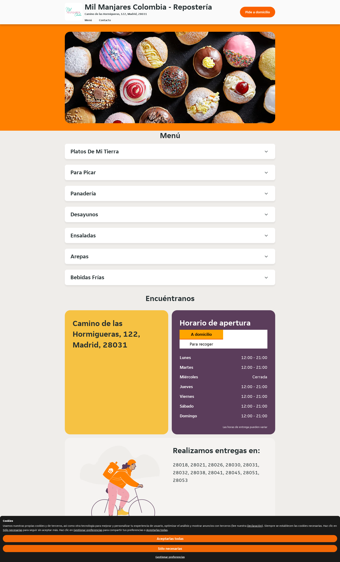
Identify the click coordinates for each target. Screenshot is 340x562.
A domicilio (201, 334)
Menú (88, 20)
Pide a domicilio (257, 12)
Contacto (105, 20)
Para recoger (201, 344)
